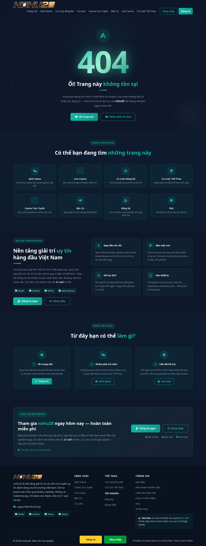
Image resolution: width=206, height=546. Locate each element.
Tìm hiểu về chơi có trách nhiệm (36, 450)
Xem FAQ (166, 381)
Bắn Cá (115, 11)
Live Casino (128, 11)
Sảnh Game (46, 11)
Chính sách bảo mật (146, 492)
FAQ (138, 503)
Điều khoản (152, 437)
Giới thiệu (183, 437)
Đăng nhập (169, 11)
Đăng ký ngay (30, 301)
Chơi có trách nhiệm (146, 498)
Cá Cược (81, 11)
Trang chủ (32, 11)
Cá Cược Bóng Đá (65, 11)
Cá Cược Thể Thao (146, 11)
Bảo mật (168, 437)
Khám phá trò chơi (120, 116)
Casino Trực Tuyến (98, 11)
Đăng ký (185, 11)
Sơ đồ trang (141, 509)
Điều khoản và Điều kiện (148, 487)
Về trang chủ (86, 116)
